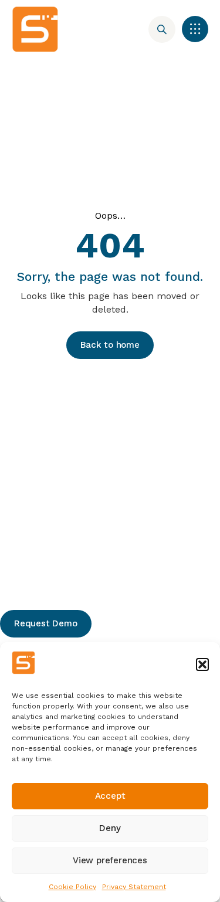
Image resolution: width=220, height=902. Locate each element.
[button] (202, 664)
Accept (110, 796)
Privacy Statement (134, 887)
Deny (109, 828)
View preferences (110, 860)
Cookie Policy (72, 887)
